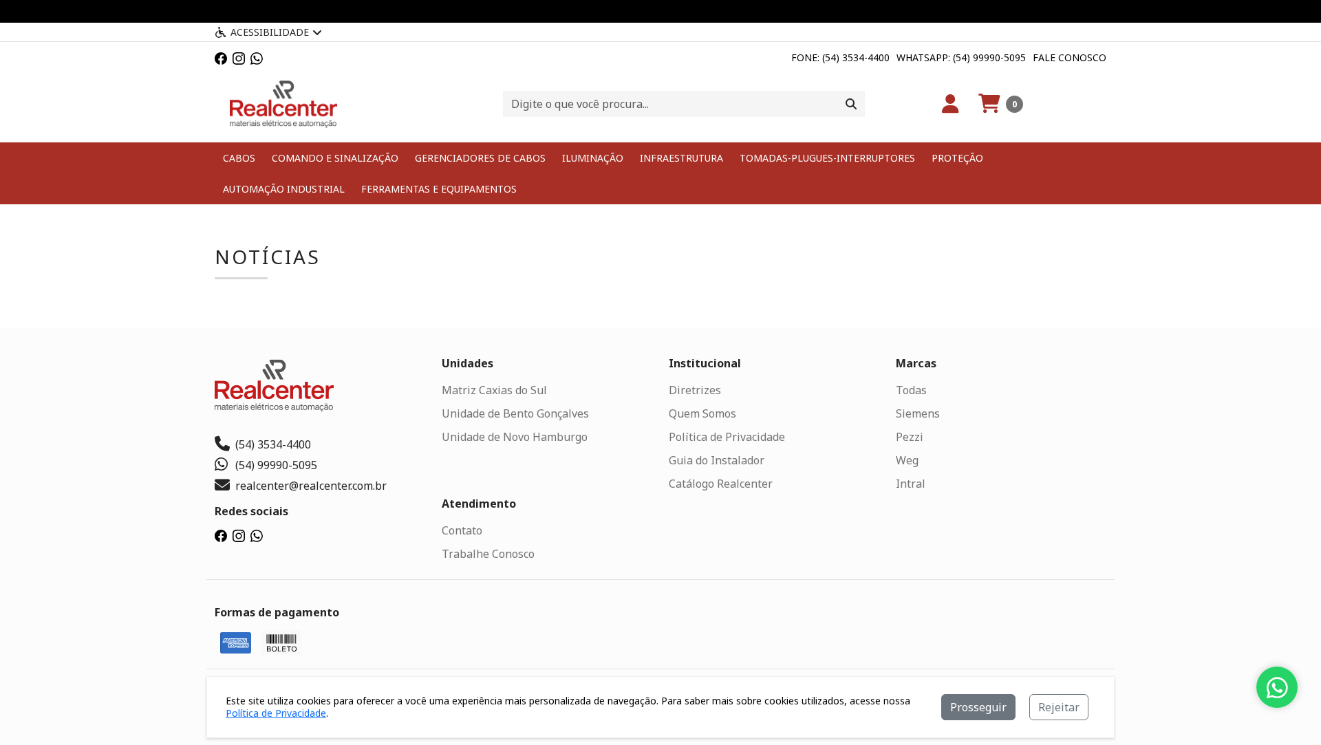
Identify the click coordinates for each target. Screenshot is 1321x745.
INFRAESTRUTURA (681, 157)
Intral (910, 483)
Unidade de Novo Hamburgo (515, 436)
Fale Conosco (1069, 57)
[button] (1001, 104)
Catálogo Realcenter (721, 483)
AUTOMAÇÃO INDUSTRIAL (284, 188)
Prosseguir (978, 707)
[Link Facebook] (221, 57)
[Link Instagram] (239, 57)
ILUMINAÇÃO (592, 157)
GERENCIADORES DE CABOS (480, 157)
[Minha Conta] (950, 104)
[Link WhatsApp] (256, 57)
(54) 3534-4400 (273, 444)
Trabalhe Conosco (488, 553)
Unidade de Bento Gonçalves (515, 413)
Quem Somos (702, 413)
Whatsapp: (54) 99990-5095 (961, 57)
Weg (907, 460)
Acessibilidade (269, 32)
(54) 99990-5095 (276, 465)
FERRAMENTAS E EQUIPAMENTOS (439, 188)
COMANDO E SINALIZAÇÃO (335, 157)
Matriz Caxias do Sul (494, 390)
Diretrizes (695, 390)
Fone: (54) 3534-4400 (840, 57)
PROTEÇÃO (957, 157)
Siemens (918, 413)
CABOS (239, 157)
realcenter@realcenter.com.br (311, 485)
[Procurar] (851, 104)
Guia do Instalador (716, 460)
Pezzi (909, 436)
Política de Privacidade (727, 436)
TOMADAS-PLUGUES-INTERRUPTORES (827, 157)
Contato (462, 530)
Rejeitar (1059, 707)
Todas (911, 390)
